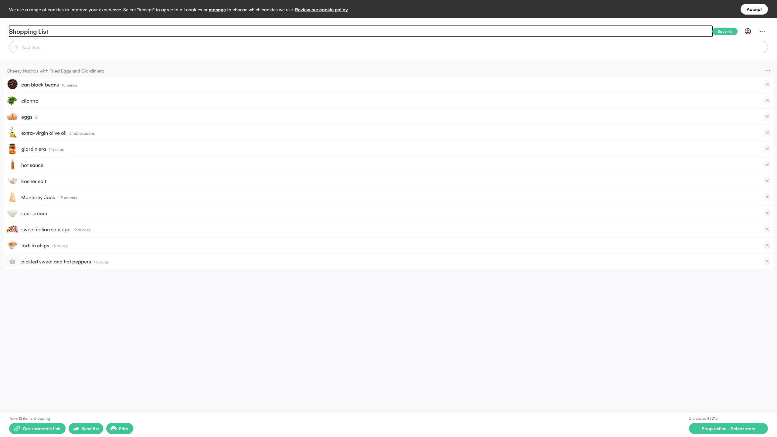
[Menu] (762, 31)
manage (217, 9)
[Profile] (747, 31)
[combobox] (394, 47)
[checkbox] (767, 84)
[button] (14, 47)
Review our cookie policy (321, 9)
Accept (754, 9)
